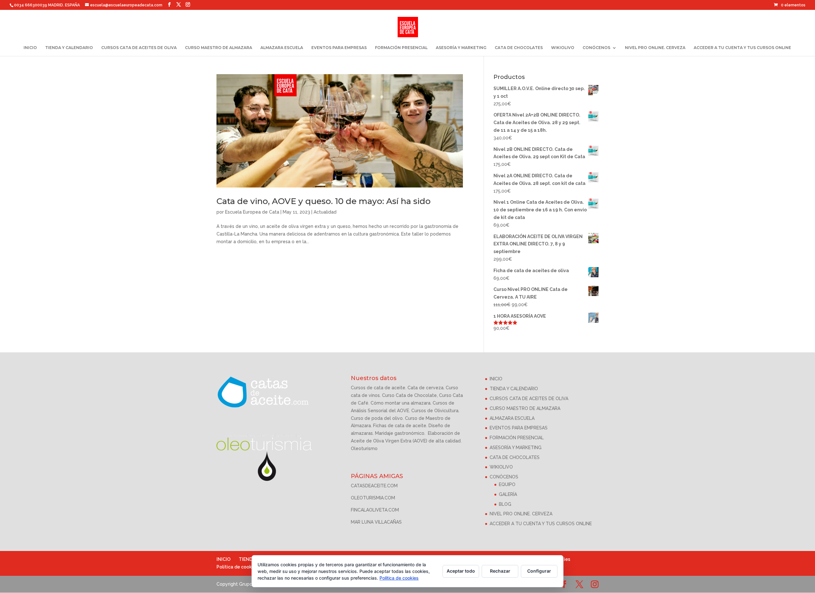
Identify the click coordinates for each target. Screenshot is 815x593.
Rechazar (500, 571)
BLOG (505, 504)
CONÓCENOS (596, 48)
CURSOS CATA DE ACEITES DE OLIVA (139, 48)
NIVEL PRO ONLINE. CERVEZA (655, 48)
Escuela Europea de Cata (252, 212)
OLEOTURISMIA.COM (373, 497)
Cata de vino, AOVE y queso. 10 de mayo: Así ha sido (323, 201)
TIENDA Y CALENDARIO (69, 48)
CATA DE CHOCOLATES (519, 48)
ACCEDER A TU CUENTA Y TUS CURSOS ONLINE (742, 48)
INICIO (30, 48)
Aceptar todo (461, 571)
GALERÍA (508, 494)
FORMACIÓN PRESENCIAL (401, 48)
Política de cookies (237, 566)
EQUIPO (507, 484)
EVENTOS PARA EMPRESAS (339, 48)
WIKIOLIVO (562, 48)
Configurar (539, 571)
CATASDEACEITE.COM (374, 485)
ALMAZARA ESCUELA (281, 48)
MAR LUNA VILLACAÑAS (376, 522)
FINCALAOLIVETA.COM (375, 509)
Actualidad (325, 212)
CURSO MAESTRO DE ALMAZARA (218, 48)
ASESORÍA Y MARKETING (461, 48)
